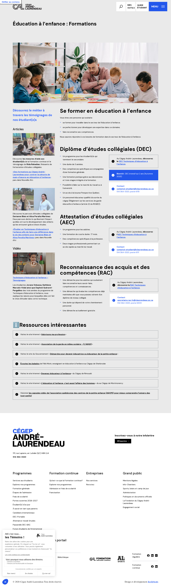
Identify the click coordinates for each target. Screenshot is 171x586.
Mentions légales (130, 480)
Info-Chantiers (129, 484)
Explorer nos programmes (60, 484)
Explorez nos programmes (24, 484)
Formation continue (63, 473)
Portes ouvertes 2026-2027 (25, 500)
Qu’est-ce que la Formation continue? (66, 480)
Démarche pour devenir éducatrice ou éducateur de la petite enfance (83, 354)
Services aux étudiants (23, 480)
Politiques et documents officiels (137, 496)
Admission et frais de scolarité (62, 488)
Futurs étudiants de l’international (27, 529)
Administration (129, 492)
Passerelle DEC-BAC (21, 525)
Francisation (54, 492)
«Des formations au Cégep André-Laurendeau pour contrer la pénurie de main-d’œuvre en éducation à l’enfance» (32, 175)
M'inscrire (122, 441)
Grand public (132, 473)
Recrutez (90, 484)
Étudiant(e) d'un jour (21, 504)
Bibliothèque (63, 557)
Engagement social (131, 507)
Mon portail (57, 540)
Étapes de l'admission (22, 492)
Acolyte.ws (153, 581)
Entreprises (94, 473)
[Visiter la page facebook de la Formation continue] (152, 566)
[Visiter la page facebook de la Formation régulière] (148, 555)
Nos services (92, 480)
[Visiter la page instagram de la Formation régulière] (156, 555)
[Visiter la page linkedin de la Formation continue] (156, 566)
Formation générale (21, 488)
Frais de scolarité (20, 496)
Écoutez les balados (29, 363)
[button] (121, 6)
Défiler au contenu (11, 2)
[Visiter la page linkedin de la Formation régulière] (152, 555)
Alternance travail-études (24, 521)
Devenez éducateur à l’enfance (56, 373)
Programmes (22, 473)
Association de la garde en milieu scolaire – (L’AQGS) (66, 344)
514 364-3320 (19, 457)
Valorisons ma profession (53, 334)
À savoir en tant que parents (25, 508)
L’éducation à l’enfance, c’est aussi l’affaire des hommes (68, 383)
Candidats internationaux (23, 513)
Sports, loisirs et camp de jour (136, 488)
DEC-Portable (19, 517)
